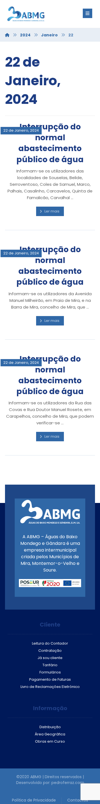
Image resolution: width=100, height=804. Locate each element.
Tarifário (50, 665)
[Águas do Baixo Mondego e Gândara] (38, 14)
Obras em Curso (50, 741)
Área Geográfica (50, 734)
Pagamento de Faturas (50, 679)
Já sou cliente (50, 657)
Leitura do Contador (50, 643)
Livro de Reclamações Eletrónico (50, 686)
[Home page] (7, 35)
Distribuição (50, 727)
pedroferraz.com (67, 782)
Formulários (50, 672)
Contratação (50, 650)
